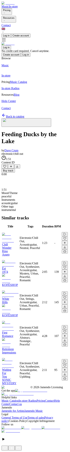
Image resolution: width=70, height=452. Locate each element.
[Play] (26, 122)
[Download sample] (17, 166)
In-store (13, 6)
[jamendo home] (8, 3)
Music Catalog (10, 400)
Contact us (15, 404)
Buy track (8, 170)
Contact (6, 25)
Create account (21, 35)
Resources (9, 18)
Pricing (6, 10)
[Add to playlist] (11, 166)
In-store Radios (28, 400)
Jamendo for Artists (12, 410)
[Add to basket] (65, 251)
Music (5, 6)
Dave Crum (11, 150)
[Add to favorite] (4, 166)
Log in (6, 35)
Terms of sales (35, 417)
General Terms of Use (14, 417)
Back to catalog (15, 116)
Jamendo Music (33, 410)
